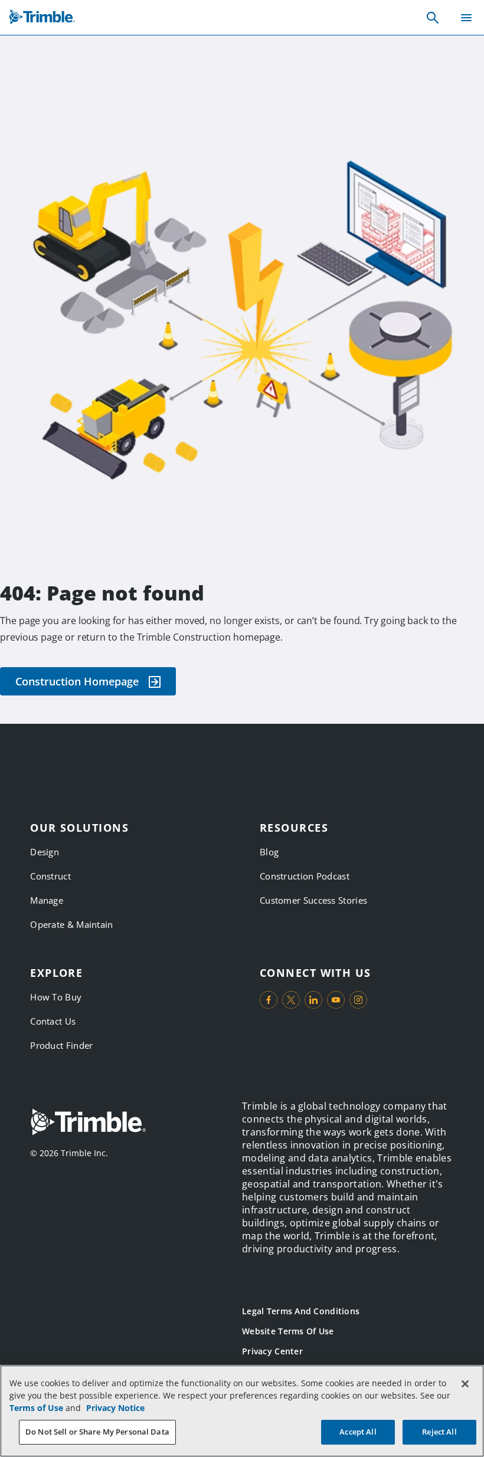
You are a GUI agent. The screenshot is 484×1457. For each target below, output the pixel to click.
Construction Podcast (304, 876)
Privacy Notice (115, 1407)
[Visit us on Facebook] (268, 1000)
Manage (46, 900)
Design (44, 852)
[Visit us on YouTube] (336, 1000)
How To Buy (55, 997)
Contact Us (53, 1021)
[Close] (465, 1384)
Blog (269, 852)
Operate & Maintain (71, 924)
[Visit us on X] (291, 1000)
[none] (433, 17)
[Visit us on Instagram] (358, 1000)
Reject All (439, 1431)
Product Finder (61, 1045)
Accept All (357, 1431)
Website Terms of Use (288, 1331)
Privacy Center (272, 1351)
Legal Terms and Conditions (300, 1311)
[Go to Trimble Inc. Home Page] (88, 1123)
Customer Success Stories (313, 900)
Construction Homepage (77, 681)
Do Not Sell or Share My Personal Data (97, 1431)
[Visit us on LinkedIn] (313, 1000)
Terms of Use (36, 1407)
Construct (50, 876)
